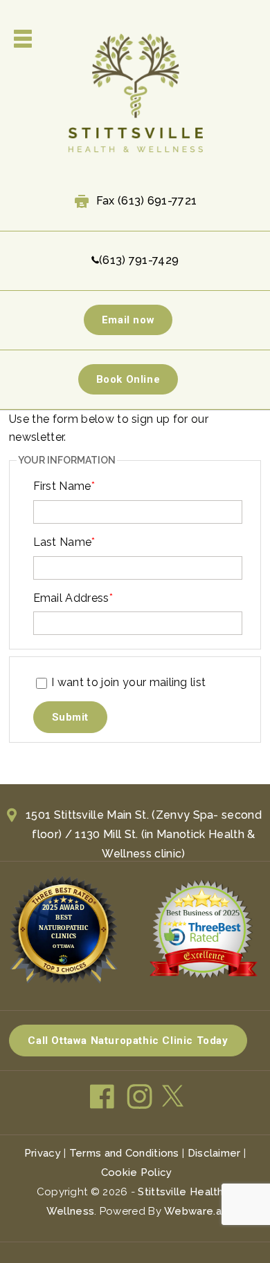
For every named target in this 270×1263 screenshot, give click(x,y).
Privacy (42, 1153)
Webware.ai (194, 1211)
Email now (128, 320)
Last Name (64, 542)
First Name (64, 486)
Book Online (128, 379)
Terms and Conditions (124, 1153)
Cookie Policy (136, 1172)
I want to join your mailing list (128, 682)
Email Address (73, 598)
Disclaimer (214, 1153)
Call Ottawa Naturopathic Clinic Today (128, 1040)
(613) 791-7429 (139, 260)
